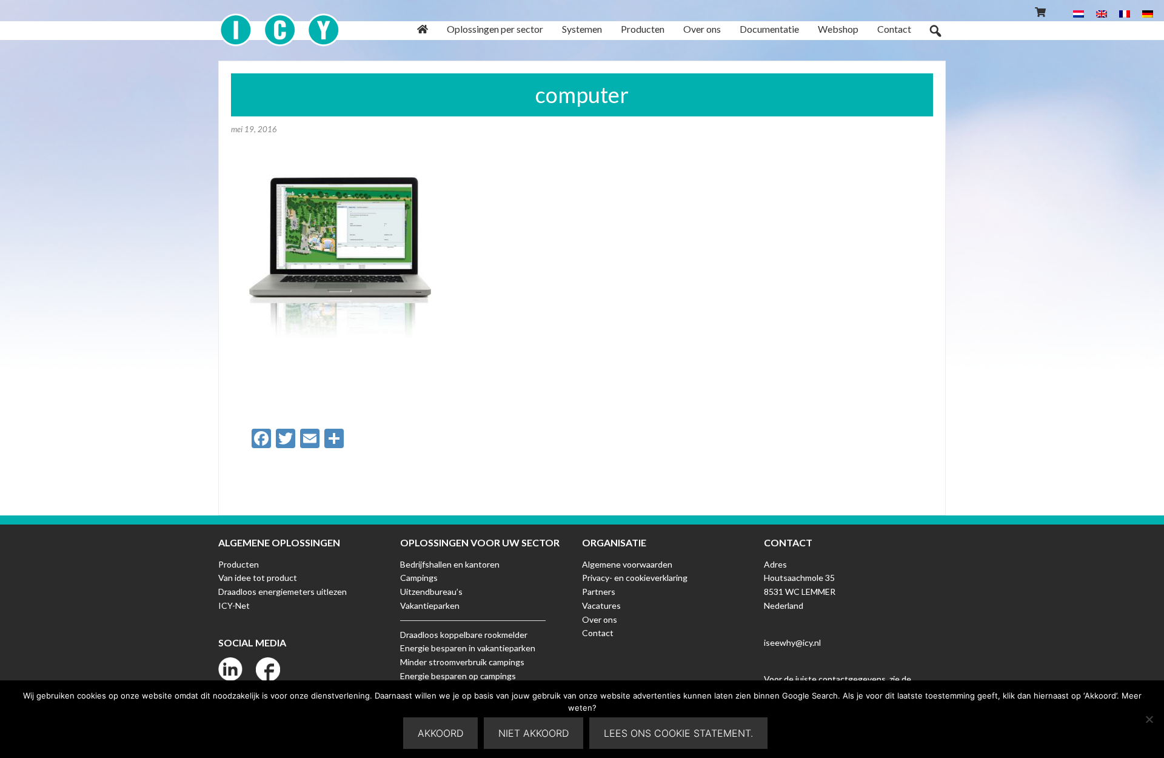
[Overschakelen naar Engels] (1101, 13)
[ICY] (279, 23)
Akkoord (440, 733)
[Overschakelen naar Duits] (1147, 13)
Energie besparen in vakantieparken (467, 648)
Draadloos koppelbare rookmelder (463, 634)
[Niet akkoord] (1149, 719)
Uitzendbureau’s (431, 591)
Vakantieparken (430, 605)
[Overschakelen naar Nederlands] (1078, 13)
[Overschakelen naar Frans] (1124, 13)
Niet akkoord (533, 733)
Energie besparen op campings (458, 676)
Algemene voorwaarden (627, 564)
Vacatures (601, 605)
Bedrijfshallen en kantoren (450, 564)
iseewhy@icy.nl (792, 642)
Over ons (599, 619)
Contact (598, 633)
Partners (598, 591)
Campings (419, 577)
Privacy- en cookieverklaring (634, 577)
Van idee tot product (257, 577)
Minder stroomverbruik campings (462, 662)
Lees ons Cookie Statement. (678, 733)
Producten (238, 564)
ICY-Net (234, 605)
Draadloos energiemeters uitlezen (282, 591)
